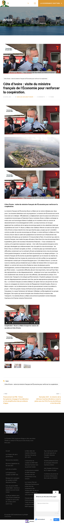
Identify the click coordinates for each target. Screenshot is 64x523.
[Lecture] (7, 323)
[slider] (20, 322)
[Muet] (35, 323)
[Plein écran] (37, 323)
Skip (51, 519)
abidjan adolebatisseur (25, 97)
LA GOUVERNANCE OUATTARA (50, 3)
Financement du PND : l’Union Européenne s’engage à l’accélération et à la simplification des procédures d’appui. (15, 398)
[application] (22, 314)
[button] (22, 314)
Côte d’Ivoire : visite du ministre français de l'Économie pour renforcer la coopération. (26, 78)
